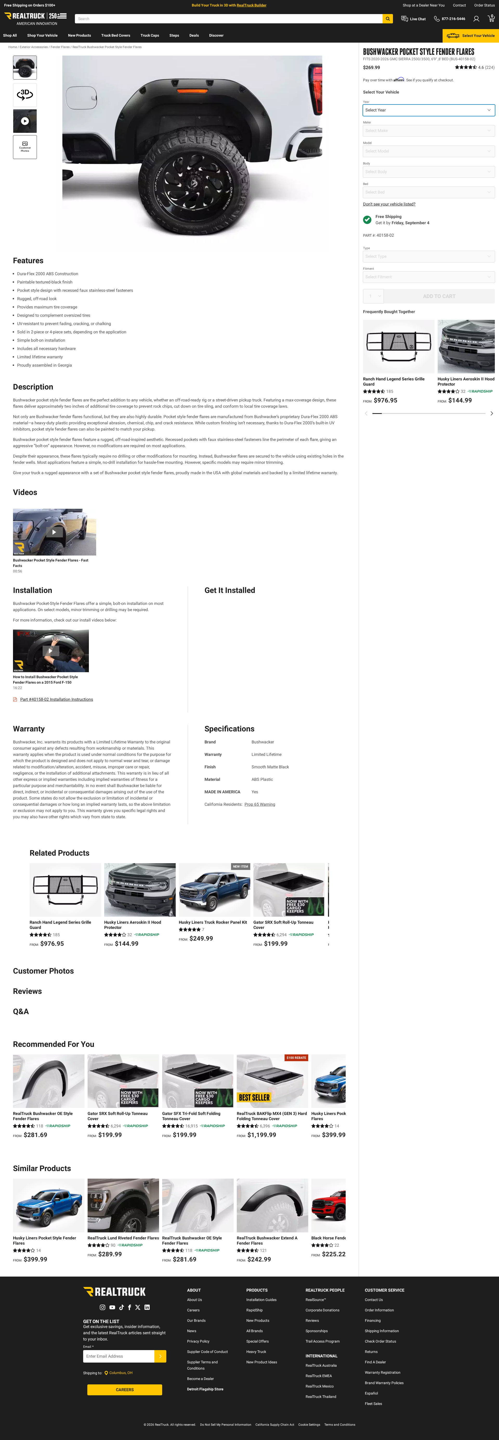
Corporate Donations (322, 1310)
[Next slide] (492, 413)
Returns (371, 1352)
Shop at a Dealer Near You (424, 5)
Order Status (484, 5)
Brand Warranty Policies (384, 1383)
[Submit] (160, 1356)
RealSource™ (316, 1300)
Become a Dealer (200, 1379)
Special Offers (257, 1341)
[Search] (388, 18)
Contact (459, 5)
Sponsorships (317, 1331)
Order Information (379, 1310)
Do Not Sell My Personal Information (225, 1424)
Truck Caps (150, 35)
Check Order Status (380, 1341)
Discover (216, 35)
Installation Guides (261, 1300)
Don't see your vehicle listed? (389, 203)
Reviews (312, 1320)
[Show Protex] (25, 95)
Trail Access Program (323, 1341)
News (191, 1331)
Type (366, 248)
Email (88, 1347)
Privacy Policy (198, 1341)
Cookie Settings (309, 1424)
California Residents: (240, 804)
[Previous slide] (366, 413)
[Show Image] (25, 68)
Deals (194, 35)
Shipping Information (382, 1331)
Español (371, 1393)
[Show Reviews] (475, 67)
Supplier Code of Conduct (207, 1352)
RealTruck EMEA (319, 1376)
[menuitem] (10, 36)
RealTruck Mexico (320, 1386)
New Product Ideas (261, 1362)
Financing (373, 1320)
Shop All (10, 35)
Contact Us (374, 1300)
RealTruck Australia (321, 1365)
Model (367, 142)
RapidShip (254, 1310)
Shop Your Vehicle (42, 35)
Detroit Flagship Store (205, 1389)
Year (366, 101)
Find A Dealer (375, 1362)
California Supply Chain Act (274, 1424)
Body (366, 163)
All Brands (254, 1331)
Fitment (368, 268)
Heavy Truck (256, 1352)
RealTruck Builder (251, 5)
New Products (79, 35)
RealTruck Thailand (321, 1397)
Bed (365, 184)
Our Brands (196, 1320)
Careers (193, 1310)
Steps (174, 35)
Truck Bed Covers (115, 35)
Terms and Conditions (339, 1424)
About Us (194, 1300)
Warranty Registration (382, 1372)
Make (367, 122)
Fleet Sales (373, 1404)
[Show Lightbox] (192, 153)
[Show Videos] (25, 121)
